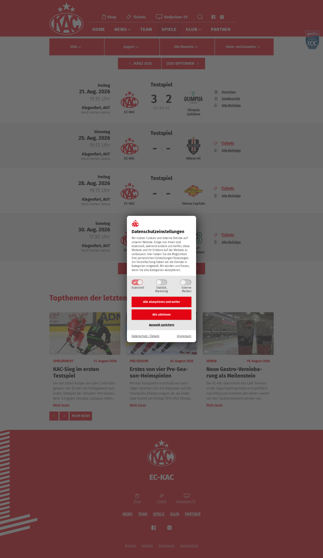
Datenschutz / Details (145, 336)
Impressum (184, 336)
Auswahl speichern (161, 325)
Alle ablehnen (161, 314)
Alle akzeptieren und (161, 302)
